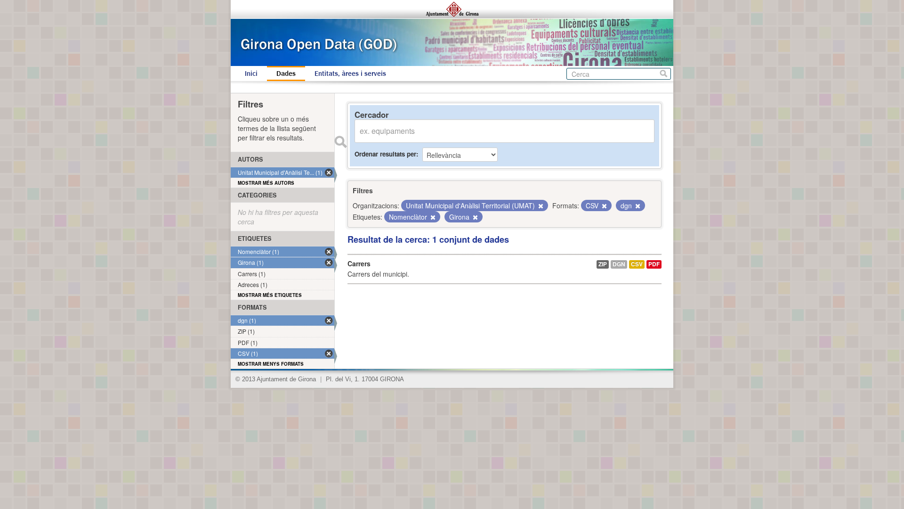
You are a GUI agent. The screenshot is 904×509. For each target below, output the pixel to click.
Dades (286, 73)
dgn (619, 264)
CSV (637, 264)
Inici (251, 73)
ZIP (602, 264)
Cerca (664, 74)
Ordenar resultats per (385, 153)
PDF (654, 264)
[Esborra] (540, 206)
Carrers (359, 263)
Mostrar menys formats (271, 364)
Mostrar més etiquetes (270, 295)
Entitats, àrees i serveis (350, 73)
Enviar (340, 142)
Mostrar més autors (266, 183)
